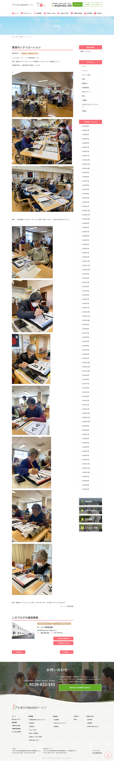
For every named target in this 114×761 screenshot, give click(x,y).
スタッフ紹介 (86, 75)
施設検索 (39, 13)
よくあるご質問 (16, 731)
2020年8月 (85, 430)
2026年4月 (85, 143)
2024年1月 (85, 257)
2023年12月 (86, 261)
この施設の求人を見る (63, 643)
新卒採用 (31, 723)
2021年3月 (85, 400)
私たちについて (27, 13)
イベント (24, 53)
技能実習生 (85, 88)
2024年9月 (85, 223)
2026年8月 (85, 126)
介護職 (84, 100)
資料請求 (87, 4)
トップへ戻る (108, 755)
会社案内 (99, 13)
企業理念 (56, 726)
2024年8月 (85, 227)
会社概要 (56, 719)
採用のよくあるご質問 (35, 737)
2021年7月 (85, 384)
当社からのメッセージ (60, 723)
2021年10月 (86, 371)
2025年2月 (85, 202)
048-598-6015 (44, 633)
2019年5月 (85, 489)
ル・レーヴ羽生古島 (33, 53)
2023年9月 (85, 274)
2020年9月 (85, 426)
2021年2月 (85, 405)
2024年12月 (86, 210)
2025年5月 (85, 189)
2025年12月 (86, 160)
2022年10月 (86, 320)
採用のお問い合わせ (92, 726)
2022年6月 (85, 337)
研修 (83, 96)
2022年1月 (85, 358)
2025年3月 (85, 198)
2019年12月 (86, 464)
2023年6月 (85, 286)
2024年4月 (85, 244)
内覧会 (84, 111)
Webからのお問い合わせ (80, 687)
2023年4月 (85, 295)
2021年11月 (86, 367)
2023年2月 (85, 303)
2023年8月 (85, 278)
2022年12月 (86, 312)
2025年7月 (85, 181)
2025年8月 (85, 177)
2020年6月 (85, 439)
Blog (17, 36)
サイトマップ (96, 750)
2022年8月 (85, 329)
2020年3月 (85, 451)
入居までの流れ (64, 13)
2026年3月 (85, 147)
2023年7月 (85, 282)
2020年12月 (86, 413)
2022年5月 (85, 341)
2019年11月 (86, 468)
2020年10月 (86, 422)
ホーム (16, 13)
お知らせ (76, 716)
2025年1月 (85, 206)
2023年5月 (85, 291)
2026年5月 (85, 139)
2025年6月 (85, 185)
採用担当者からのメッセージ (37, 719)
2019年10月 (86, 472)
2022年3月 (85, 350)
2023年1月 (85, 308)
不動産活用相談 (78, 13)
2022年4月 (85, 346)
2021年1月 (85, 409)
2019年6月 (85, 485)
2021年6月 (85, 388)
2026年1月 (85, 156)
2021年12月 (86, 362)
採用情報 (89, 13)
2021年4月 (85, 396)
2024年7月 (85, 232)
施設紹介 (85, 83)
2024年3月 (85, 249)
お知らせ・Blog (50, 13)
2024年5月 (85, 240)
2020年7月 (85, 434)
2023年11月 (86, 265)
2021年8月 (85, 379)
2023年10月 (86, 270)
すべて (84, 66)
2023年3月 (85, 299)
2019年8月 (85, 481)
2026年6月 (85, 134)
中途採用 (31, 726)
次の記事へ (65, 652)
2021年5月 (85, 392)
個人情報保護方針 (97, 753)
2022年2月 (85, 354)
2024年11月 (86, 215)
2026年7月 (85, 130)
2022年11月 (86, 316)
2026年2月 (85, 151)
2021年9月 (85, 375)
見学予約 (97, 4)
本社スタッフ (86, 92)
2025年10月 (86, 168)
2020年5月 (85, 443)
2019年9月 (85, 476)
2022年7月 (85, 333)
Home (13, 36)
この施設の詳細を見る (63, 638)
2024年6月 (85, 236)
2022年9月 (85, 324)
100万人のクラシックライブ (90, 105)
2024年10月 (86, 219)
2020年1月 (85, 460)
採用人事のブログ (34, 740)
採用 (83, 79)
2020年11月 (86, 417)
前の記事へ (19, 652)
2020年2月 (85, 455)
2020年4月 (85, 447)
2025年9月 (85, 172)
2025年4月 (85, 194)
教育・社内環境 (33, 733)
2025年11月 (86, 164)
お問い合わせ (77, 4)
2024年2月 (85, 253)
